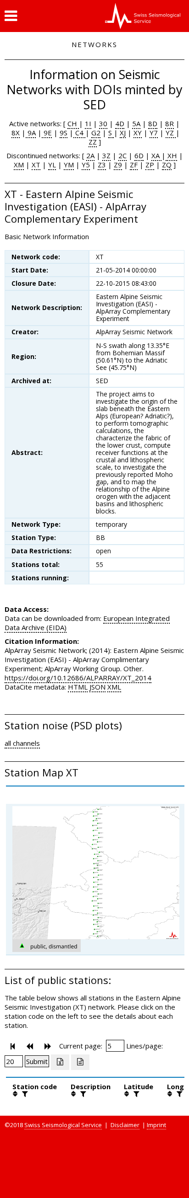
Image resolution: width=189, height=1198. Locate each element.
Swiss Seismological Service (63, 1125)
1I (88, 123)
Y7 (154, 132)
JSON (97, 686)
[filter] (24, 1093)
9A (31, 132)
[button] (11, 16)
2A (90, 155)
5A (136, 123)
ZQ (167, 164)
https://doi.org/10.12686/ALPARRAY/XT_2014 (78, 677)
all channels (22, 743)
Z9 (118, 164)
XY (137, 132)
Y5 (86, 164)
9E (47, 132)
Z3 (102, 164)
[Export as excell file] (60, 1062)
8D (152, 123)
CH (73, 123)
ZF (134, 164)
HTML (78, 686)
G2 (95, 132)
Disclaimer (125, 1125)
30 (103, 123)
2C (122, 155)
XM (19, 164)
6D (139, 155)
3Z (106, 155)
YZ (171, 132)
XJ (123, 132)
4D (119, 123)
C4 (79, 132)
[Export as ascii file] (80, 1062)
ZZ (93, 141)
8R (169, 123)
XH (171, 155)
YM (69, 164)
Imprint (156, 1125)
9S (63, 132)
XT (36, 164)
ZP (149, 164)
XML (114, 686)
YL (52, 164)
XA (156, 155)
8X (15, 132)
